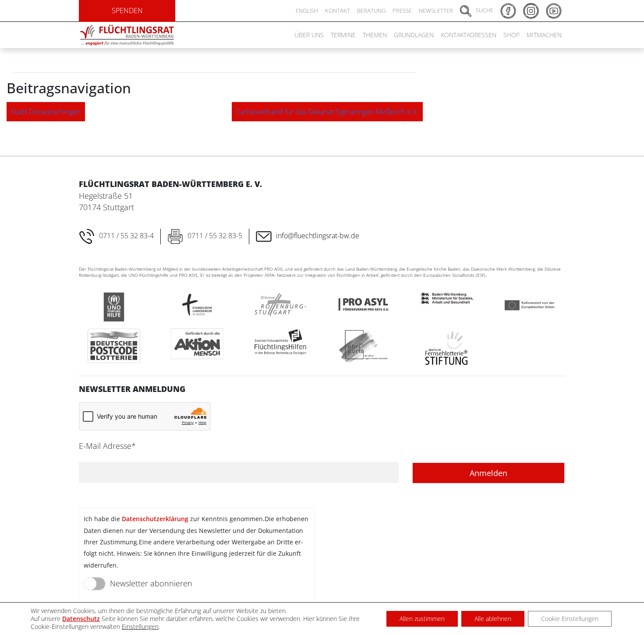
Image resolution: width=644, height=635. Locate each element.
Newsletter (436, 10)
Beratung (371, 10)
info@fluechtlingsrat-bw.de (317, 235)
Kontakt (337, 10)
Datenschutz (81, 618)
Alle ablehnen (492, 618)
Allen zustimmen (422, 618)
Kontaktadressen (468, 35)
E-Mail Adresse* (107, 446)
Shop (511, 35)
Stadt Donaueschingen (46, 111)
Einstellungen (140, 627)
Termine (343, 35)
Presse (402, 10)
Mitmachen (544, 35)
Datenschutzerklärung (155, 519)
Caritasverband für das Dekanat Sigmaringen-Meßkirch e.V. (327, 111)
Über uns (309, 35)
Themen (375, 35)
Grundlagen (414, 35)
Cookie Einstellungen (569, 618)
